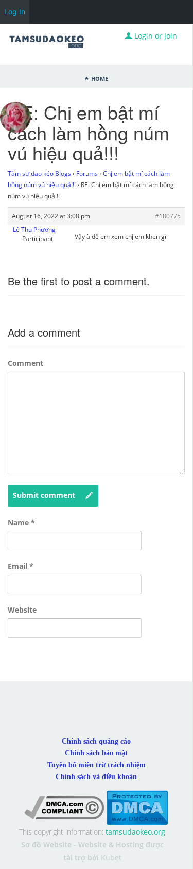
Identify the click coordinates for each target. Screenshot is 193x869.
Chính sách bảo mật (96, 753)
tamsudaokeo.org (135, 832)
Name (21, 522)
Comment (25, 363)
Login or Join (154, 36)
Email (20, 566)
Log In (14, 11)
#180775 (168, 216)
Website (22, 610)
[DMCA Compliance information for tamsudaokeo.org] (64, 807)
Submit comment (44, 495)
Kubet (111, 857)
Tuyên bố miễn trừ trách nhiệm (96, 765)
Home (99, 77)
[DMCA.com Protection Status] (137, 807)
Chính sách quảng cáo (96, 741)
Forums (87, 173)
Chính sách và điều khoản (96, 777)
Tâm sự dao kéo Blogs (39, 173)
